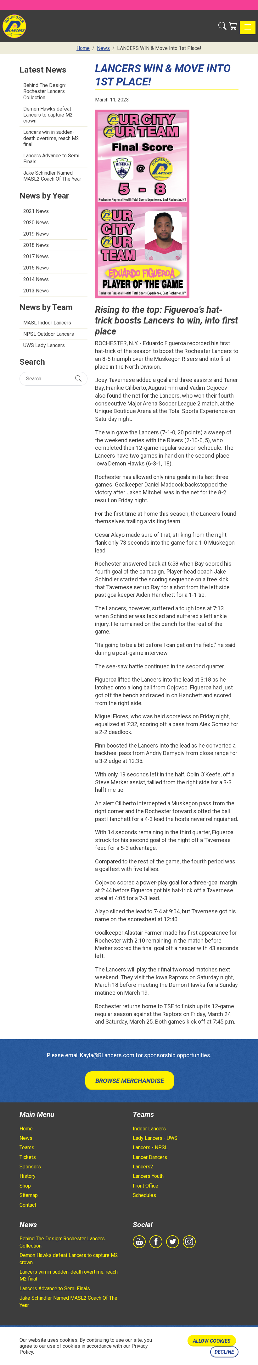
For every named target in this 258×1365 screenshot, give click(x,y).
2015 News (36, 268)
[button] (222, 26)
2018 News (36, 245)
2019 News (36, 234)
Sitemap (29, 1195)
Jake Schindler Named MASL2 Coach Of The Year (52, 176)
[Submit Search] (78, 379)
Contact (28, 1205)
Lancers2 (143, 1167)
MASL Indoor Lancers (47, 323)
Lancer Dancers (150, 1157)
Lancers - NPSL (150, 1147)
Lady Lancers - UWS (155, 1138)
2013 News (36, 291)
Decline (224, 1352)
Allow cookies (212, 1341)
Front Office (145, 1186)
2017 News (36, 256)
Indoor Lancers (149, 1129)
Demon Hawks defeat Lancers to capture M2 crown (48, 115)
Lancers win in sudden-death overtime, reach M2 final (51, 138)
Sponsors (30, 1167)
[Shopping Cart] (233, 26)
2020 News (36, 223)
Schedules (144, 1195)
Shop (25, 1186)
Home (26, 1129)
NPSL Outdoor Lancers (48, 334)
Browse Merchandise (129, 1081)
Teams (27, 1147)
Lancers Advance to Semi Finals (51, 159)
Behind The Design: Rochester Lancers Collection (44, 91)
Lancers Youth (148, 1176)
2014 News (36, 279)
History (28, 1176)
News (26, 1138)
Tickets (28, 1157)
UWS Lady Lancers (44, 345)
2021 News (36, 211)
